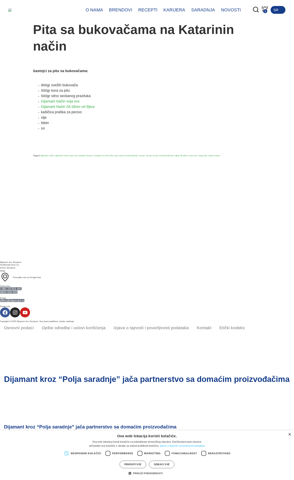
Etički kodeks (232, 327)
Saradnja (203, 9)
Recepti (147, 9)
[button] (147, 473)
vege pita (202, 155)
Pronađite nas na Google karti (27, 277)
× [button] (289, 434)
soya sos (193, 155)
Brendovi (120, 9)
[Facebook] (5, 312)
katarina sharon (86, 155)
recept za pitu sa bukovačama (160, 155)
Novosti (231, 9)
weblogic (70, 321)
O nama (94, 9)
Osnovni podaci (19, 327)
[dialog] (147, 455)
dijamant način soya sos (66, 155)
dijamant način (47, 155)
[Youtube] (25, 312)
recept (142, 155)
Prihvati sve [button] (133, 464)
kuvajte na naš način (103, 155)
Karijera (174, 9)
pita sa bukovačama (128, 155)
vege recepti (214, 155)
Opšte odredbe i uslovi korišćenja (74, 327)
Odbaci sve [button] (162, 464)
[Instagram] (15, 312)
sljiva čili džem (181, 155)
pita (116, 155)
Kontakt (204, 327)
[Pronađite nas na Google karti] (5, 277)
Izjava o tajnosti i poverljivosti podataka (151, 327)
